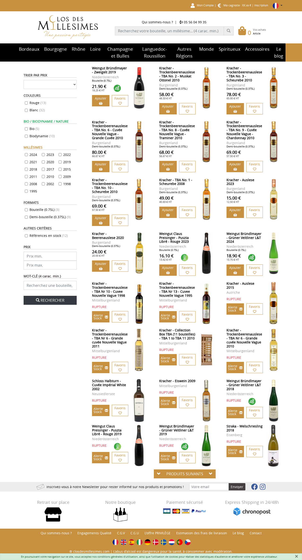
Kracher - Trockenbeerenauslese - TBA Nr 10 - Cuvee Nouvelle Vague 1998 (110, 289)
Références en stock (48, 235)
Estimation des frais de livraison (201, 533)
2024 (33, 154)
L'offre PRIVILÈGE (158, 533)
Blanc (37, 110)
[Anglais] (123, 542)
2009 (67, 176)
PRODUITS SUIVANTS (184, 473)
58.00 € (166, 96)
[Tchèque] (188, 542)
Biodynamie (42, 136)
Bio (34, 128)
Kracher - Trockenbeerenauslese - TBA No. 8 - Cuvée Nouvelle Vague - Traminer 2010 (177, 130)
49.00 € (166, 199)
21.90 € (99, 88)
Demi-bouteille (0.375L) (50, 217)
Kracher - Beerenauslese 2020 (108, 235)
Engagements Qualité (94, 533)
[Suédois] (164, 542)
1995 (33, 191)
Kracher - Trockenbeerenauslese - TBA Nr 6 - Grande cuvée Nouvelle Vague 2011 (110, 338)
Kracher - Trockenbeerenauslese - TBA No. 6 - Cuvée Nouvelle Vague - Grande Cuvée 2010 (110, 130)
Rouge (37, 102)
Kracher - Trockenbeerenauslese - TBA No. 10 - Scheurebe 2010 (110, 186)
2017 (50, 169)
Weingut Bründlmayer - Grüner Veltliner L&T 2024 (243, 237)
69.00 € (233, 153)
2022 (67, 154)
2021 (33, 162)
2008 (33, 184)
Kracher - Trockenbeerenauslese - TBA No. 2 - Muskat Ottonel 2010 (177, 74)
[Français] (115, 542)
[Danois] (156, 542)
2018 (33, 169)
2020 (50, 162)
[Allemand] (148, 542)
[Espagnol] (131, 542)
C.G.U (134, 533)
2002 (50, 184)
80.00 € (99, 153)
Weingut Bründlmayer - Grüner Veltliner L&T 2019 (176, 430)
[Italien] (140, 542)
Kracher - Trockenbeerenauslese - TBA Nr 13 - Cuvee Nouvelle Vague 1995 (177, 289)
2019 (67, 162)
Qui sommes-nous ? (157, 22)
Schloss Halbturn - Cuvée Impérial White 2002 (109, 385)
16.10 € (166, 257)
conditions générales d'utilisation (117, 556)
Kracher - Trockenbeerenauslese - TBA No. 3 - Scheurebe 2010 (244, 74)
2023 (50, 154)
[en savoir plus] (139, 87)
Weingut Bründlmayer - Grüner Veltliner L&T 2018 (243, 385)
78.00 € (233, 96)
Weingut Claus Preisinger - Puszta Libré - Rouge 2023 (174, 237)
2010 (50, 176)
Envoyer (237, 487)
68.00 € (166, 153)
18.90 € (233, 257)
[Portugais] (180, 542)
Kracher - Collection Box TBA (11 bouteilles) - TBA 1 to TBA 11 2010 (177, 334)
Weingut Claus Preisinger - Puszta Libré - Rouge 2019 (107, 430)
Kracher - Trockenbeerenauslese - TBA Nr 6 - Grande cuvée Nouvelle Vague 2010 (244, 338)
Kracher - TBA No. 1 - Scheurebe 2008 (175, 182)
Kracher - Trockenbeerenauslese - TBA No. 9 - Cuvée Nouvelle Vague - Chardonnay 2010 (244, 130)
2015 (67, 169)
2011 (33, 176)
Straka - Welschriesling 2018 (244, 428)
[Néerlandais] (172, 542)
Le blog (238, 533)
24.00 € (99, 253)
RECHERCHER (52, 300)
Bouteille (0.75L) (44, 209)
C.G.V (121, 533)
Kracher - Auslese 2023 (240, 182)
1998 (67, 184)
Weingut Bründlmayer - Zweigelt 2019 (109, 70)
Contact (256, 533)
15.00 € (233, 199)
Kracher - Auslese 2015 (240, 285)
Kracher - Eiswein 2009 (177, 381)
